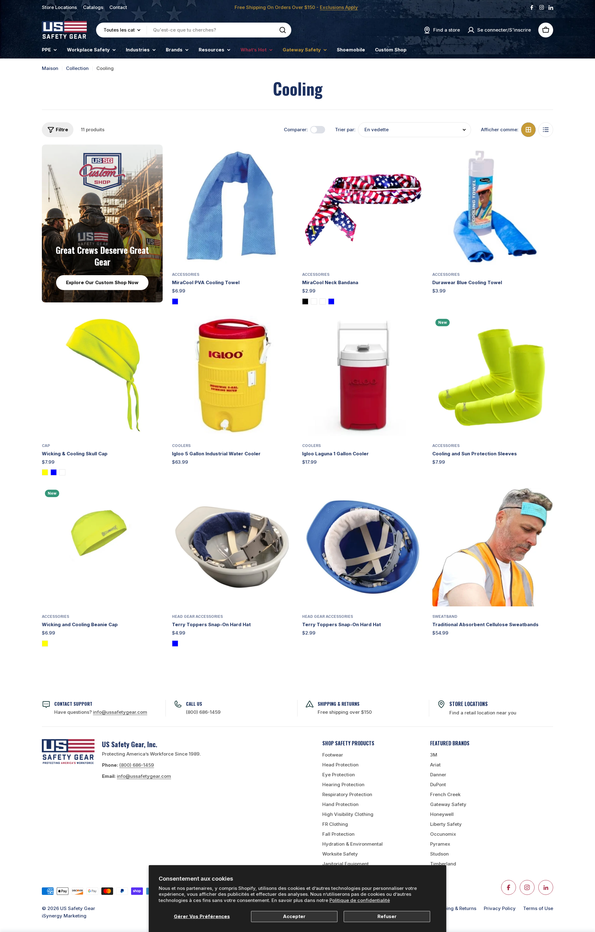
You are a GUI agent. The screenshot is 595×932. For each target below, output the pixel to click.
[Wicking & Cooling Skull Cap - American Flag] (62, 472)
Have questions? (100, 712)
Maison (50, 68)
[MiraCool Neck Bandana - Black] (305, 301)
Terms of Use (538, 908)
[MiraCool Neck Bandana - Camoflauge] (323, 301)
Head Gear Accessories (197, 616)
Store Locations (59, 7)
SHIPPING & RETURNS (338, 703)
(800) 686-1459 (203, 712)
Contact (118, 7)
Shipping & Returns (455, 908)
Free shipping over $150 (345, 712)
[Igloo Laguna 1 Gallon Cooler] (362, 376)
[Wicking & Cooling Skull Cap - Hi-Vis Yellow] (45, 472)
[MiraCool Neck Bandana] (362, 205)
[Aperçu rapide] (283, 158)
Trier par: (345, 129)
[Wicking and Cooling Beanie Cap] (102, 547)
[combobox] (193, 30)
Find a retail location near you (482, 713)
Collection (77, 68)
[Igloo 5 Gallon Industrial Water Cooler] (232, 376)
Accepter (294, 916)
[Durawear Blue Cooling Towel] (492, 205)
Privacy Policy (500, 908)
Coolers (181, 445)
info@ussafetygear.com (144, 776)
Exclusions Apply (339, 7)
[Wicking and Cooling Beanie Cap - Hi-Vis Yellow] (45, 643)
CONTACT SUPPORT (73, 703)
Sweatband (444, 616)
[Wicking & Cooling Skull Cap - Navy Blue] (54, 472)
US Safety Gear (77, 908)
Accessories (185, 274)
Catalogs (93, 7)
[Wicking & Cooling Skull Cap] (102, 376)
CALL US (194, 703)
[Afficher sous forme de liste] (545, 129)
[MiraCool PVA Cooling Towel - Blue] (175, 301)
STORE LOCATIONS (468, 704)
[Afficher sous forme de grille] (528, 129)
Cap (46, 445)
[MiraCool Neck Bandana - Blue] (331, 301)
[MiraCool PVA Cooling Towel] (232, 205)
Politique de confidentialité (359, 900)
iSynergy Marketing (64, 916)
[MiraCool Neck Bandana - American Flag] (314, 301)
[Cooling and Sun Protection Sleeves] (492, 376)
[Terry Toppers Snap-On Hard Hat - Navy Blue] (175, 643)
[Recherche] (282, 30)
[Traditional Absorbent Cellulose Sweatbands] (492, 547)
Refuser (387, 916)
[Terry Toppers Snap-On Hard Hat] (232, 547)
